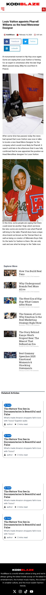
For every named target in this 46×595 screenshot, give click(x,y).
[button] (44, 9)
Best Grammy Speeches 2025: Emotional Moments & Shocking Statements (27, 361)
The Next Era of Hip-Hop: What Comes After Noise (30, 301)
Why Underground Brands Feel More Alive (30, 286)
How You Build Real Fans (30, 273)
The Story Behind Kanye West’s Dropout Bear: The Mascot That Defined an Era (29, 338)
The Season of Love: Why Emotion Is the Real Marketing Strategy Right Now (30, 318)
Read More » (23, 281)
